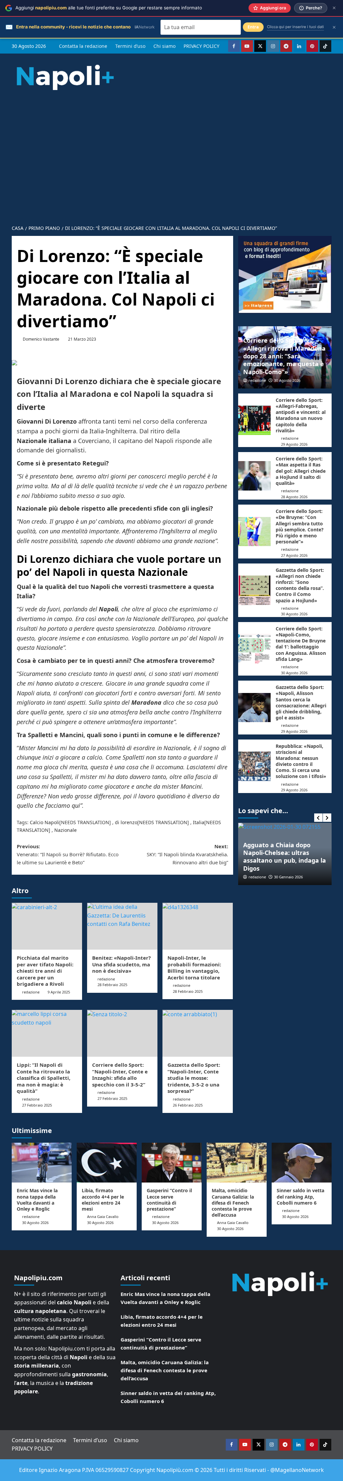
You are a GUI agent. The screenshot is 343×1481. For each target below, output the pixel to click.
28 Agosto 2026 (294, 496)
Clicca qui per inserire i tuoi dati (295, 26)
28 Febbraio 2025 (112, 984)
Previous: (68, 854)
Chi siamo (164, 46)
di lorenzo (126, 822)
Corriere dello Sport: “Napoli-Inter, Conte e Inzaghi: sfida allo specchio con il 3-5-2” (120, 1074)
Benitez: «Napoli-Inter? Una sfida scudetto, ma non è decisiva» (121, 964)
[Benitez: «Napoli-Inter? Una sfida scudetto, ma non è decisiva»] (122, 926)
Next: (187, 854)
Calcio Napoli (44, 822)
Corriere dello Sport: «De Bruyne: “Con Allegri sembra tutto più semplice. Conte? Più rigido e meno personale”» (300, 526)
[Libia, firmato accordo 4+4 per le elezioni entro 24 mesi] (107, 1163)
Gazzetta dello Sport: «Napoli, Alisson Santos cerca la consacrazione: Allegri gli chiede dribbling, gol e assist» (301, 702)
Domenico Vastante (41, 339)
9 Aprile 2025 (59, 991)
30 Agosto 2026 (287, 380)
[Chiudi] (334, 7)
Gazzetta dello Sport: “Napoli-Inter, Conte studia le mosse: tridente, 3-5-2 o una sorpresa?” (193, 1077)
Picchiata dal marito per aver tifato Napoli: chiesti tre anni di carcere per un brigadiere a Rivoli (45, 970)
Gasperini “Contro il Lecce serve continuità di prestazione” (169, 1199)
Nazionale (65, 830)
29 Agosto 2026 (294, 444)
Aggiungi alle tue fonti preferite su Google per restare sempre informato (108, 7)
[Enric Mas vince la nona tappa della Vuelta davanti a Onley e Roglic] (42, 1163)
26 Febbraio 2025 (188, 1105)
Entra (253, 27)
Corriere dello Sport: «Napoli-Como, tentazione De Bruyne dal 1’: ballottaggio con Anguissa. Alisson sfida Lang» (301, 643)
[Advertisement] (171, 170)
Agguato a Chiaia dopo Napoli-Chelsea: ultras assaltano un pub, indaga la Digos (284, 856)
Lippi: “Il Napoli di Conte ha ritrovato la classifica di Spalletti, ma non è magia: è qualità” (43, 1077)
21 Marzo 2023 (82, 339)
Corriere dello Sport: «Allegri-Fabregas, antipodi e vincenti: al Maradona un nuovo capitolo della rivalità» (301, 415)
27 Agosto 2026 (294, 555)
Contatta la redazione (83, 46)
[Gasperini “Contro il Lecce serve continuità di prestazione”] (172, 1163)
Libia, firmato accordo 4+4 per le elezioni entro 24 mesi (103, 1199)
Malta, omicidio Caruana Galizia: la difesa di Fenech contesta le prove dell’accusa (233, 1202)
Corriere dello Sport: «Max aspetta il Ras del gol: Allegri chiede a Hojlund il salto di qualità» (301, 470)
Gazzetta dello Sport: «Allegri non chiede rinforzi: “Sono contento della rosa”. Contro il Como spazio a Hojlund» (300, 585)
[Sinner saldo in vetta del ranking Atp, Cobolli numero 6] (302, 1163)
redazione (31, 991)
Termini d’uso (130, 46)
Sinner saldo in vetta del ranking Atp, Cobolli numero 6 (300, 1196)
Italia (198, 822)
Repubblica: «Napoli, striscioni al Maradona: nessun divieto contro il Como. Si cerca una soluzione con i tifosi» (301, 761)
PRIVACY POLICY (201, 46)
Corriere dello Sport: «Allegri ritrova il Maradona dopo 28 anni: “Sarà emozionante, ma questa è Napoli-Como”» (284, 356)
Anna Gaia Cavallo (103, 1216)
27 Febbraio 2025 (37, 1105)
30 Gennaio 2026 (288, 876)
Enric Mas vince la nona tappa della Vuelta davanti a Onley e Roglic (37, 1199)
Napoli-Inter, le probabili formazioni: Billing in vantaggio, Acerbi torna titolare (194, 967)
